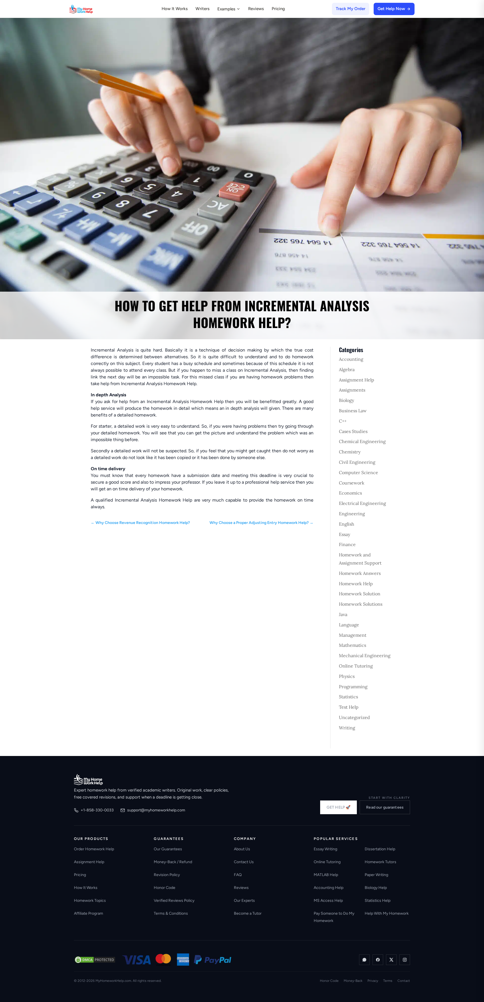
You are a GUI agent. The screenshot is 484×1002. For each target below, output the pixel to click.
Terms (387, 981)
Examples (226, 8)
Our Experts (244, 900)
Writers (203, 8)
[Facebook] (378, 959)
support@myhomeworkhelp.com (156, 810)
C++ (342, 421)
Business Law (353, 410)
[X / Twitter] (391, 959)
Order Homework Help (94, 849)
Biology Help (376, 887)
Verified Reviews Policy (174, 900)
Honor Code (164, 887)
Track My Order (350, 8)
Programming (353, 686)
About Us (242, 849)
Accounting (351, 359)
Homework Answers (360, 573)
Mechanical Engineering (364, 655)
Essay (344, 534)
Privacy (372, 981)
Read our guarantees (385, 807)
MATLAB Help (326, 874)
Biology (346, 400)
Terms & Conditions (171, 913)
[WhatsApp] (364, 959)
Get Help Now (391, 8)
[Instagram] (404, 959)
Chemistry (349, 452)
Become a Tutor (248, 913)
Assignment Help (356, 380)
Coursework (351, 483)
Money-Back (353, 981)
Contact (403, 981)
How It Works (175, 8)
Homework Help (356, 583)
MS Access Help (328, 900)
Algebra (347, 369)
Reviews (256, 8)
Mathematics (352, 645)
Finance (347, 544)
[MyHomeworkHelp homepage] (91, 9)
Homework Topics (90, 900)
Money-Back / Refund (173, 862)
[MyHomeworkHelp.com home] (88, 779)
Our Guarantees (168, 849)
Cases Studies (353, 431)
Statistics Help (377, 900)
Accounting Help (328, 887)
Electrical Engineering (362, 503)
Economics (350, 493)
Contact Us (244, 862)
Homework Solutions (360, 604)
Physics (347, 676)
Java (343, 614)
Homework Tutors (380, 862)
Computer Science (358, 472)
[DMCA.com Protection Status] (95, 960)
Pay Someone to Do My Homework (334, 917)
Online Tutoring (356, 666)
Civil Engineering (357, 462)
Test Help (349, 707)
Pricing (278, 8)
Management (352, 635)
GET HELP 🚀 (338, 807)
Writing (347, 728)
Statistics (348, 696)
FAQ (238, 874)
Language (349, 625)
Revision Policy (167, 874)
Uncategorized (354, 717)
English (346, 524)
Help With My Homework (387, 913)
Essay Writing (325, 849)
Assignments (352, 390)
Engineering (352, 513)
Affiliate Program (88, 913)
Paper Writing (376, 874)
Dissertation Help (380, 849)
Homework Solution (359, 593)
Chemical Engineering (362, 441)
